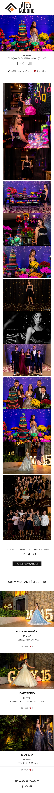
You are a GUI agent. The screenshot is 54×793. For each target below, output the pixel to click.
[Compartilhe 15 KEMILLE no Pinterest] (34, 554)
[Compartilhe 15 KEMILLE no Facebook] (19, 554)
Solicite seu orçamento (27, 564)
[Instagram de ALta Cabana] (26, 786)
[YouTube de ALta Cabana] (31, 786)
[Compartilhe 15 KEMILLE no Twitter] (29, 554)
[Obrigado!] (18, 109)
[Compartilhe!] (27, 109)
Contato (34, 781)
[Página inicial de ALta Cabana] (19, 7)
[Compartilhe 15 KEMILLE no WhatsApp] (24, 554)
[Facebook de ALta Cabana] (22, 786)
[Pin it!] (35, 109)
